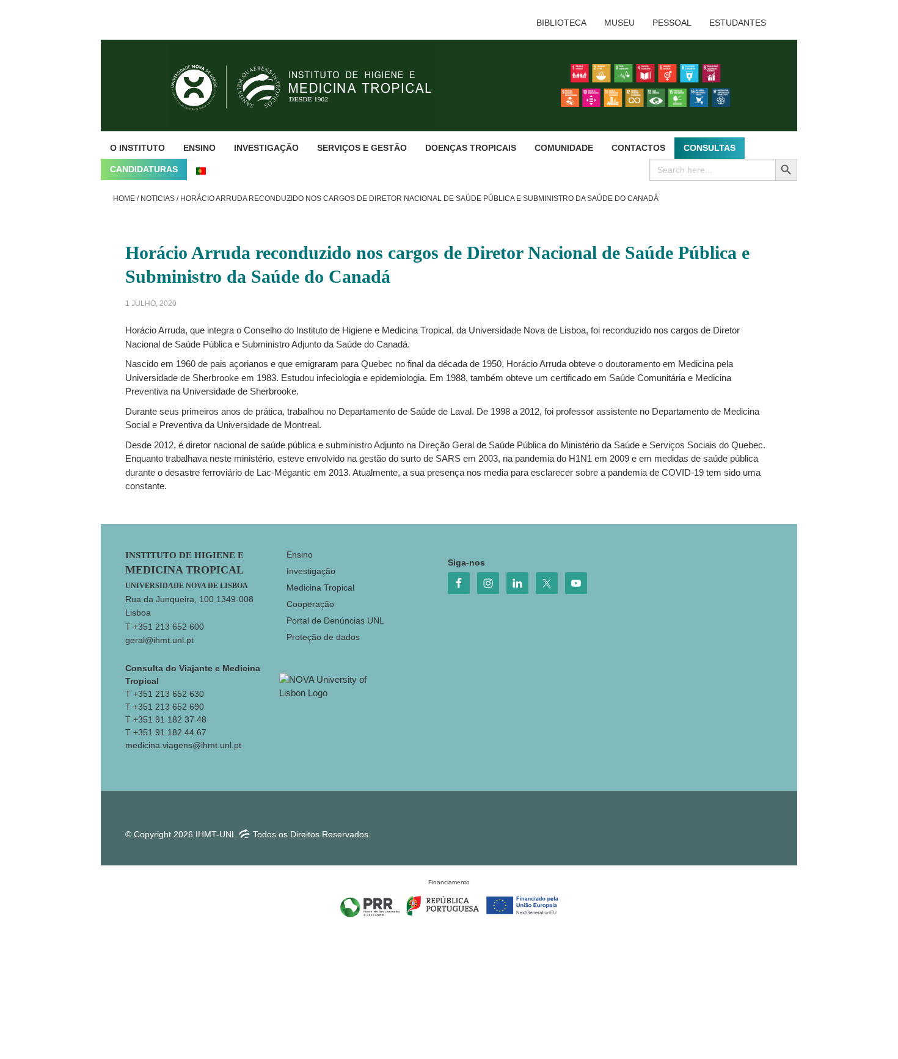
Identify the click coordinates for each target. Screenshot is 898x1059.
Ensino (300, 554)
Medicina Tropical (320, 587)
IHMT (310, 85)
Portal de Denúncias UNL (335, 620)
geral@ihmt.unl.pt (159, 640)
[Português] (201, 169)
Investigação (311, 571)
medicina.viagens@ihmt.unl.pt (183, 745)
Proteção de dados (323, 637)
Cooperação (310, 604)
